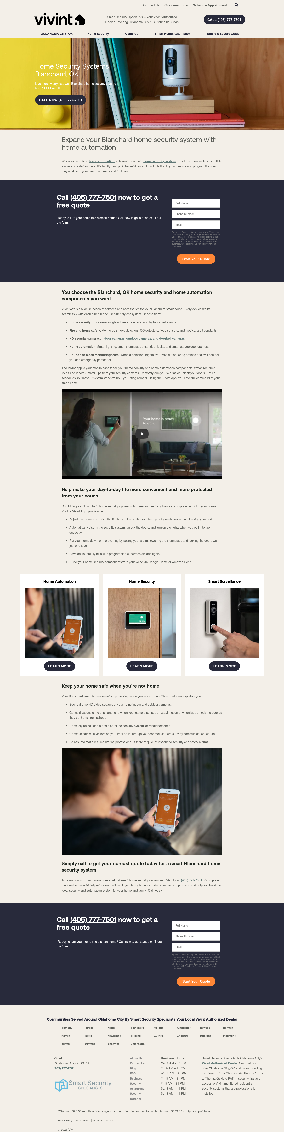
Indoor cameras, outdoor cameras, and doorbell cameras (143, 338)
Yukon (65, 1043)
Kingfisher (183, 1028)
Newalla (205, 1028)
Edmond (89, 1043)
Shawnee (114, 1043)
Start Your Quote (196, 258)
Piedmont (229, 1036)
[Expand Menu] (111, 33)
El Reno (136, 1036)
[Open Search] (236, 5)
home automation (102, 161)
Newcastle (114, 1036)
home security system (159, 161)
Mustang (206, 1036)
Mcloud (159, 1028)
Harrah (65, 1036)
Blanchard (137, 1028)
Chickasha (138, 1043)
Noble (111, 1028)
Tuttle (88, 1036)
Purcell (89, 1028)
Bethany (66, 1028)
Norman (228, 1028)
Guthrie (159, 1036)
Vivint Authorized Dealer (219, 1063)
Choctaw (182, 1036)
